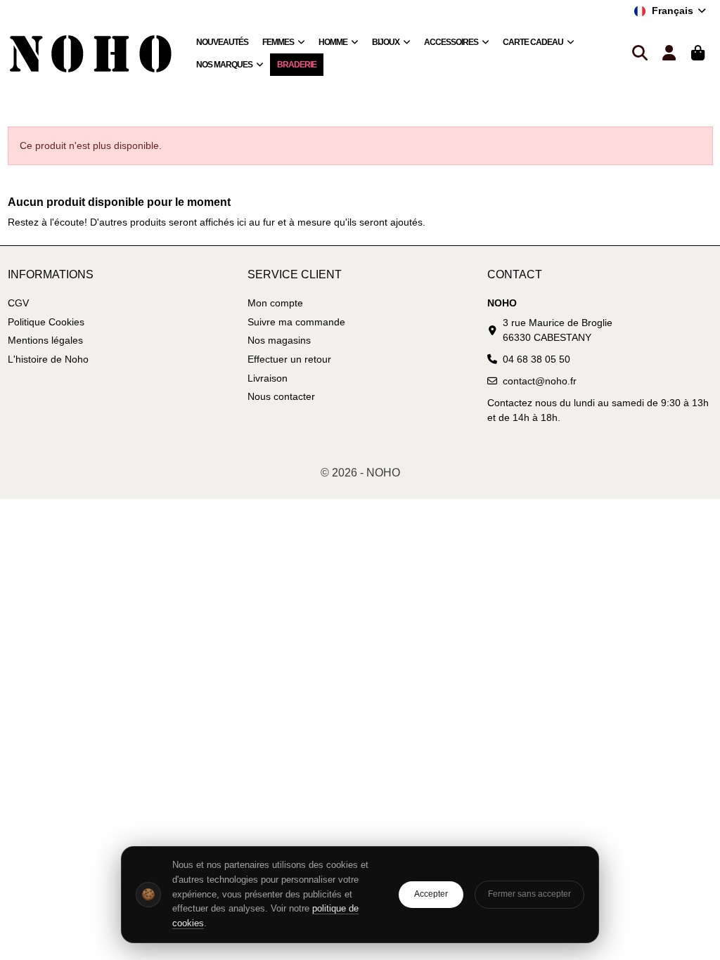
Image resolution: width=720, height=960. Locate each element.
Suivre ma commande (296, 321)
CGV (18, 303)
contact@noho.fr (540, 381)
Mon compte (275, 303)
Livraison (268, 378)
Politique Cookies (46, 321)
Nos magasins (279, 340)
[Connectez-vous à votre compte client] (669, 54)
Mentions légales (45, 340)
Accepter (431, 894)
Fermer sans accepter (529, 894)
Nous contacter (281, 396)
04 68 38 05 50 (536, 359)
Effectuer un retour (289, 359)
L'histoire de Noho (48, 359)
